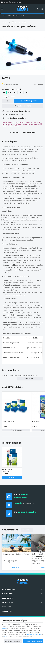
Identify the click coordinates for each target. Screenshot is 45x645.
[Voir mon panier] (42, 9)
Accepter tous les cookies (33, 641)
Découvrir (26, 530)
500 (9, 92)
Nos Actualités (10, 529)
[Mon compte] (38, 9)
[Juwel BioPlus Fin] (16, 406)
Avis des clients (29, 133)
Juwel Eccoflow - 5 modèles (8, 470)
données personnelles (34, 635)
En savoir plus (15, 133)
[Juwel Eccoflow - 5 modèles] (12, 457)
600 (15, 92)
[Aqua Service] (22, 9)
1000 (20, 92)
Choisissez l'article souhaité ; (12, 89)
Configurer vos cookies (13, 641)
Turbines (4, 22)
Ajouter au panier (29, 101)
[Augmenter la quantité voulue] (11, 101)
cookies (4, 628)
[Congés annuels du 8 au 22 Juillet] (16, 543)
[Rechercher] (42, 15)
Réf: (35, 84)
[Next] (40, 412)
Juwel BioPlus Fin (8, 422)
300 (4, 92)
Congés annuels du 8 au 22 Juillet (16, 554)
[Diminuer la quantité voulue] (3, 101)
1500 (26, 92)
